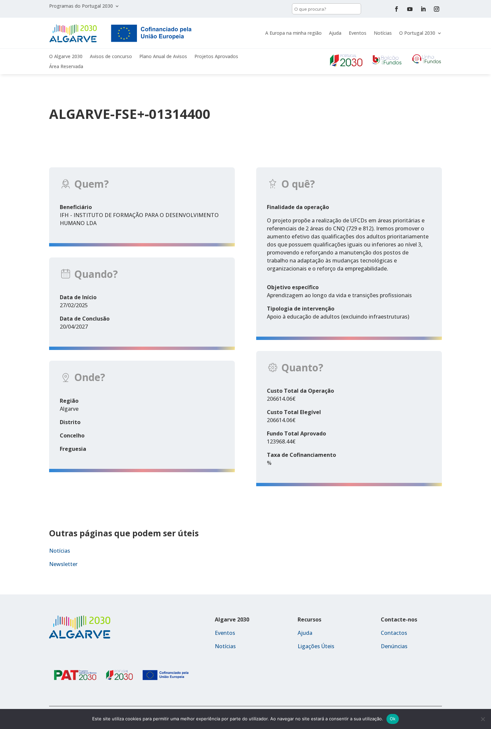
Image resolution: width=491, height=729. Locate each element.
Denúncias (394, 646)
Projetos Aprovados (216, 56)
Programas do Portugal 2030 (81, 6)
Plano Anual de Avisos (163, 56)
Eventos (357, 33)
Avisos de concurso (111, 56)
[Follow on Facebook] (396, 9)
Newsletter (63, 564)
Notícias (383, 33)
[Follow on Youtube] (409, 9)
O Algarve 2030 (66, 56)
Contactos (394, 632)
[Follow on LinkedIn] (423, 9)
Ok (393, 718)
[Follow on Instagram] (436, 9)
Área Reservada (66, 66)
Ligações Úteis (316, 646)
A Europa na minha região (293, 33)
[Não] (482, 719)
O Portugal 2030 (417, 33)
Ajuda (335, 33)
